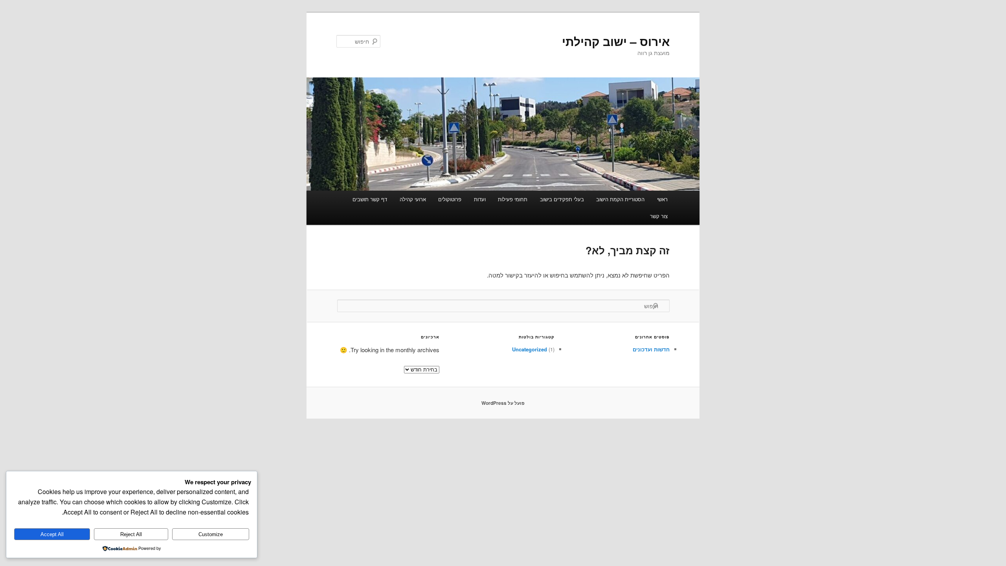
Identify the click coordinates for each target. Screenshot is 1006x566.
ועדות (480, 199)
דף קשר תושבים (369, 199)
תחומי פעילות (512, 199)
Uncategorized (529, 349)
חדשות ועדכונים (651, 349)
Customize (210, 534)
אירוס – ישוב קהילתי (616, 41)
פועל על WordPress (503, 402)
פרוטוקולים (449, 199)
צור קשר (659, 216)
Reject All (131, 534)
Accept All (52, 534)
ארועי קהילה (413, 199)
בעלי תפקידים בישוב (562, 199)
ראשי (662, 199)
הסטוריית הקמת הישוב (620, 199)
